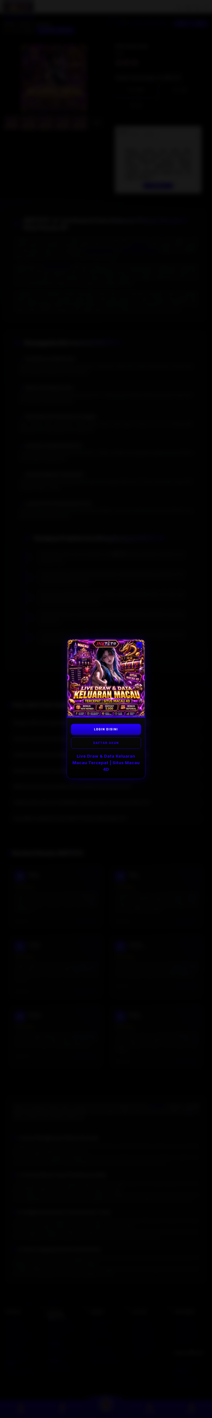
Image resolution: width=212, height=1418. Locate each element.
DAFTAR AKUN (106, 742)
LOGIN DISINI (106, 729)
